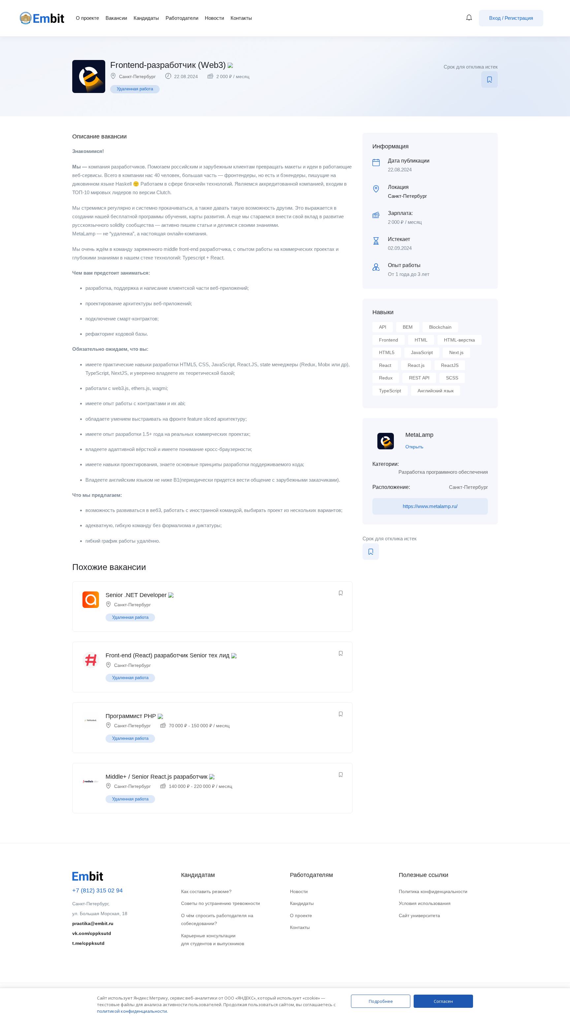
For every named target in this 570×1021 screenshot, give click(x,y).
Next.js (456, 352)
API (382, 327)
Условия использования (425, 903)
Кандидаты (146, 18)
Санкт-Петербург (137, 76)
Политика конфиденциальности (433, 891)
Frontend (388, 340)
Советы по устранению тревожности (220, 903)
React (385, 365)
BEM (408, 327)
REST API (419, 377)
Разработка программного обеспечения (443, 472)
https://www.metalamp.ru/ (430, 506)
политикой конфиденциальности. (132, 1011)
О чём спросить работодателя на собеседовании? (217, 919)
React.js (416, 365)
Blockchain (440, 327)
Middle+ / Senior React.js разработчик (156, 776)
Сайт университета (419, 915)
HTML (421, 340)
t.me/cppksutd (88, 943)
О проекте (87, 18)
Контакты (241, 18)
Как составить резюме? (206, 891)
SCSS (452, 377)
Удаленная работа (135, 88)
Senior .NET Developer (136, 595)
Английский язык (436, 390)
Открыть (414, 446)
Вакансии (116, 18)
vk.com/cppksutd (91, 933)
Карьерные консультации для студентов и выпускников (212, 939)
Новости (214, 18)
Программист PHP (131, 716)
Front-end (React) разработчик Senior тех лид (168, 655)
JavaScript (422, 352)
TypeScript (390, 390)
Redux (386, 377)
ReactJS (450, 365)
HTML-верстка (459, 340)
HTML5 (387, 352)
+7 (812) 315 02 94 (97, 890)
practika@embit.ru (92, 923)
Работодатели (182, 18)
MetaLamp (419, 435)
